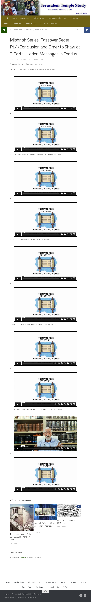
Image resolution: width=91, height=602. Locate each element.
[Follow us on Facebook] (81, 595)
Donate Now (17, 24)
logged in (23, 557)
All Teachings (39, 18)
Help (65, 18)
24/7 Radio (44, 24)
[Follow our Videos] (85, 595)
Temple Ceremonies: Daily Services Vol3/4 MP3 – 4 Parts (20, 537)
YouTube (54, 24)
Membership (24, 18)
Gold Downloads (54, 18)
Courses (75, 18)
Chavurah (28, 30)
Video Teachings (42, 30)
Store (6, 24)
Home (14, 18)
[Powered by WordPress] (13, 597)
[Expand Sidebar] (4, 30)
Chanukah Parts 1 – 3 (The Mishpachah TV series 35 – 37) (44, 526)
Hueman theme (31, 597)
